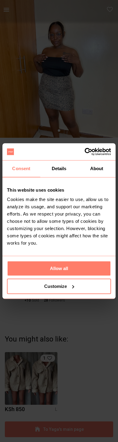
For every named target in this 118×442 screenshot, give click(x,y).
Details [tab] (59, 168)
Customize (55, 286)
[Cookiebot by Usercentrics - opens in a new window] (85, 152)
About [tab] (96, 168)
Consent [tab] (21, 168)
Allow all (59, 268)
